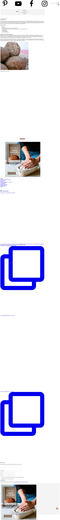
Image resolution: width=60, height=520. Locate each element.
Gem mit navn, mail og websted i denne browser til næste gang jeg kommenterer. (12, 477)
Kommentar (2, 470)
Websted (1, 475)
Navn (1, 472)
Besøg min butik (22, 138)
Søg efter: (58, 2)
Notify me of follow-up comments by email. (7, 478)
